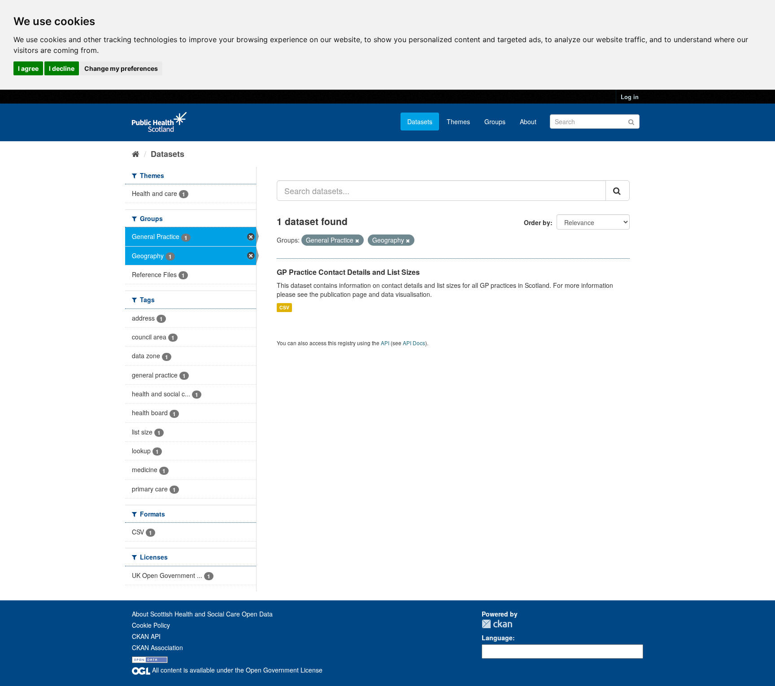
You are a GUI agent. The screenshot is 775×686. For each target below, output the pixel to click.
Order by (537, 222)
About (528, 121)
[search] (617, 190)
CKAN (497, 624)
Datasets (419, 121)
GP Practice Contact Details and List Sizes (348, 272)
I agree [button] (28, 68)
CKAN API (146, 636)
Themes (458, 121)
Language (497, 637)
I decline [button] (61, 68)
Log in (630, 96)
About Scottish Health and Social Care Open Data (202, 613)
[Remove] (357, 240)
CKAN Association (157, 647)
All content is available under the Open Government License (236, 669)
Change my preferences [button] (121, 68)
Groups (494, 121)
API (385, 343)
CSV (284, 307)
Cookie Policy (151, 625)
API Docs (414, 343)
